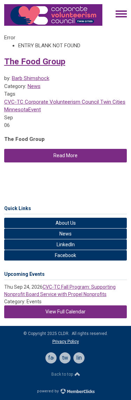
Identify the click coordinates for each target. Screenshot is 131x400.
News (34, 86)
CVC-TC (13, 102)
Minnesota (16, 109)
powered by (48, 391)
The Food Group (34, 61)
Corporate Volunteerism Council (61, 102)
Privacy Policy (65, 341)
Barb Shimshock (30, 78)
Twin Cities (112, 102)
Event (34, 109)
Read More (65, 155)
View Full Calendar (65, 311)
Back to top (62, 374)
